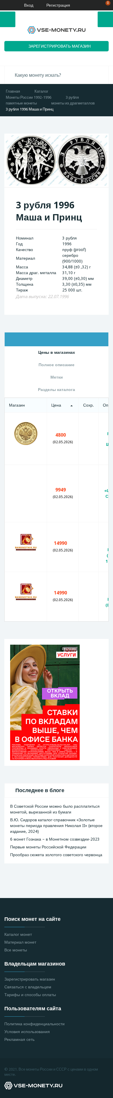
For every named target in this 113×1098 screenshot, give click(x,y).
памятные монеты (21, 103)
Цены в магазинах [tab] (56, 352)
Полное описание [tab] (56, 364)
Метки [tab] (56, 377)
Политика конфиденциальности (34, 1024)
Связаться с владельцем (27, 987)
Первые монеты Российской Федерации (48, 847)
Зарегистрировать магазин (29, 979)
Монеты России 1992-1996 (28, 97)
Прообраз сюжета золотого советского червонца (56, 854)
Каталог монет (18, 934)
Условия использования (27, 1031)
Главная (13, 91)
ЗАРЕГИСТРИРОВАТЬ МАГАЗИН (59, 46)
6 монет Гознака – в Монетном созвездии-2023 (55, 839)
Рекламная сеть (19, 1039)
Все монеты (15, 950)
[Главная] (6, 5)
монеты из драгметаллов (73, 103)
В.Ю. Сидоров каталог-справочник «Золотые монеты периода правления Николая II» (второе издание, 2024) (56, 826)
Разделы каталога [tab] (56, 389)
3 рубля (72, 97)
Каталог (41, 91)
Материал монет (20, 942)
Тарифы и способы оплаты (30, 994)
